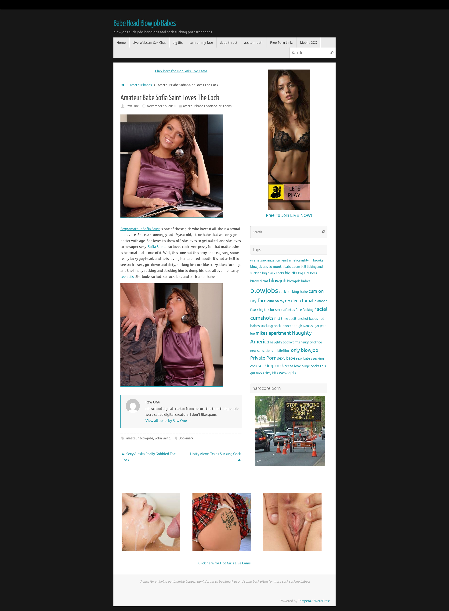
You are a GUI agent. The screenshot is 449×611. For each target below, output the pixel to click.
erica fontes (286, 310)
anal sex (260, 260)
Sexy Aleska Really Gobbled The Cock (149, 457)
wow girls (287, 373)
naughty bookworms (285, 342)
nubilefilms (282, 351)
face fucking (305, 310)
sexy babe (286, 358)
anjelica (295, 260)
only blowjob (304, 350)
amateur (132, 438)
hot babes (310, 319)
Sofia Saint (214, 106)
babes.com (292, 267)
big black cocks (273, 273)
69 (251, 260)
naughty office (311, 342)
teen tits (127, 277)
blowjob (277, 281)
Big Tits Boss (307, 273)
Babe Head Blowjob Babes (144, 23)
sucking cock (271, 366)
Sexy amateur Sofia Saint (140, 229)
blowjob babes (299, 281)
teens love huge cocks (302, 366)
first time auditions (288, 319)
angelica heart (277, 260)
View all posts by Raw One (168, 421)
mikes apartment (273, 333)
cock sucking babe (293, 291)
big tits (291, 273)
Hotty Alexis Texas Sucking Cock (215, 454)
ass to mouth (273, 266)
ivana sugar (311, 326)
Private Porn (263, 358)
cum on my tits (278, 301)
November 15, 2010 (161, 106)
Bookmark (186, 438)
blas (265, 281)
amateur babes (141, 85)
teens (227, 106)
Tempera (304, 601)
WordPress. (322, 601)
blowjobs (146, 438)
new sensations (261, 351)
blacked (256, 281)
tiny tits (271, 373)
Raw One (132, 106)
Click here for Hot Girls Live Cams (181, 71)
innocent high (292, 326)
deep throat (302, 301)
